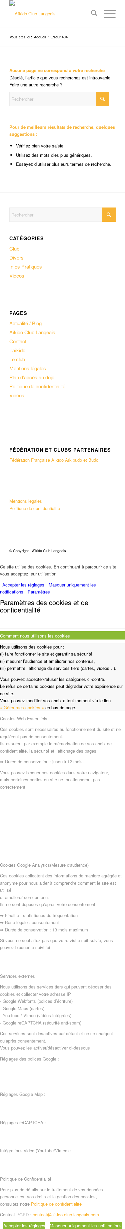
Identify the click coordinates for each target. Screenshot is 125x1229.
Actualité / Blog (25, 323)
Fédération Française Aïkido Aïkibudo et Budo (53, 460)
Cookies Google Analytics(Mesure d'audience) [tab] (44, 865)
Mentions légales (27, 368)
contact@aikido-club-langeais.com (66, 1214)
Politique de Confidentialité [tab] (25, 1179)
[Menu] (106, 13)
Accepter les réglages (23, 584)
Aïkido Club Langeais (32, 332)
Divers (16, 257)
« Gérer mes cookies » (22, 707)
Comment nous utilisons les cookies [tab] (35, 636)
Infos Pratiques (25, 266)
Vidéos (16, 275)
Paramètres (39, 591)
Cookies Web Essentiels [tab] (23, 718)
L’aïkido (17, 350)
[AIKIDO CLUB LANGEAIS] (51, 13)
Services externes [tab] (17, 976)
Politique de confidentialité (37, 386)
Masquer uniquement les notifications (86, 1225)
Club (14, 248)
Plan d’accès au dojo (31, 377)
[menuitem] (90, 13)
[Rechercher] (90, 13)
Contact (17, 341)
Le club (17, 359)
